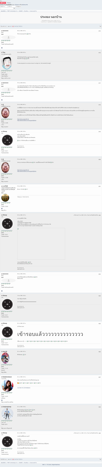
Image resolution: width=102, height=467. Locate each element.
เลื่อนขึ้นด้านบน (3, 459)
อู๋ (3, 104)
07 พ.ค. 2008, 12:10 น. (21, 186)
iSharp (5, 131)
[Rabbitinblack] (1, 400)
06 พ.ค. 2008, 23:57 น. (21, 30)
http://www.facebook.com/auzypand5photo (26, 120)
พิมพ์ (100, 26)
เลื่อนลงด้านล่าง (3, 26)
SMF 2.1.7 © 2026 (46, 464)
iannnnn (5, 31)
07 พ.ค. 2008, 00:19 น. (21, 52)
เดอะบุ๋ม (5, 351)
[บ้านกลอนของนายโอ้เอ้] (1, 208)
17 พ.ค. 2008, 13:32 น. (21, 295)
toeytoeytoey (7, 407)
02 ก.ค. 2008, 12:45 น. (21, 406)
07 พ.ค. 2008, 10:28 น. (21, 159)
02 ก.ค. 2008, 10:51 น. (21, 323)
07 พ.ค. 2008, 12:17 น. (21, 215)
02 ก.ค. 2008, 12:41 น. (21, 376)
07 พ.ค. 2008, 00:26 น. (21, 82)
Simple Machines (56, 464)
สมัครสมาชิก (25, 4)
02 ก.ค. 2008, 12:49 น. (21, 432)
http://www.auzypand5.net (23, 119)
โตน (4, 52)
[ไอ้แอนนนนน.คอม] (1, 48)
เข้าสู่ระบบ (17, 4)
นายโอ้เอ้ (5, 186)
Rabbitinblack (7, 377)
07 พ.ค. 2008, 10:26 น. (21, 131)
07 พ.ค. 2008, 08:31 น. (21, 104)
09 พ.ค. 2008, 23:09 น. (21, 273)
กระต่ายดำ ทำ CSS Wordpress (23, 387)
